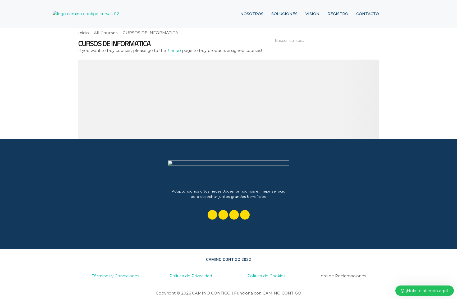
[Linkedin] (223, 215)
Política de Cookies (266, 275)
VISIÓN (312, 13)
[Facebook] (212, 215)
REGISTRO (337, 13)
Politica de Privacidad (191, 275)
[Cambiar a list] (374, 42)
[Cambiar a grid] (365, 42)
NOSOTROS (251, 13)
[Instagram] (234, 215)
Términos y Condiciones (115, 275)
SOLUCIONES (284, 13)
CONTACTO (367, 13)
